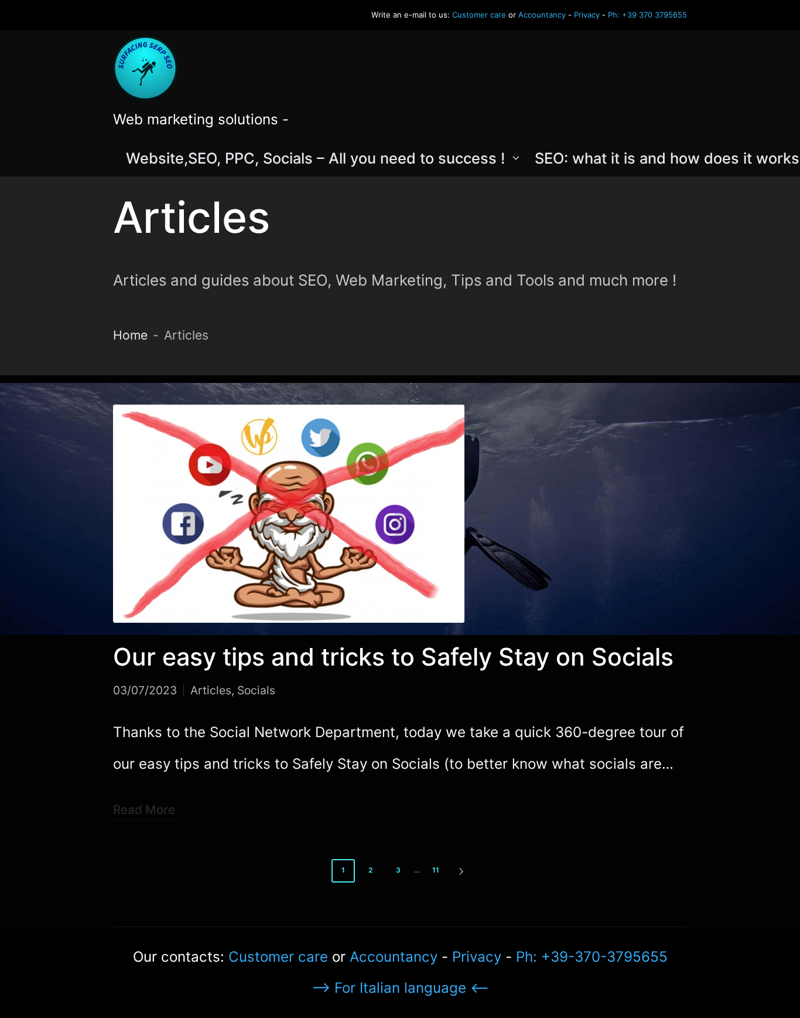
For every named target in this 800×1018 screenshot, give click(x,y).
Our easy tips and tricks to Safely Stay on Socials (393, 656)
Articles (210, 690)
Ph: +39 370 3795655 (647, 14)
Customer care (479, 14)
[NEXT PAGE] (460, 871)
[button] (463, 871)
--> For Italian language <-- (400, 987)
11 (435, 870)
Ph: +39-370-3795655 (592, 956)
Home (130, 334)
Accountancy (542, 14)
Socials (256, 690)
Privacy (587, 14)
